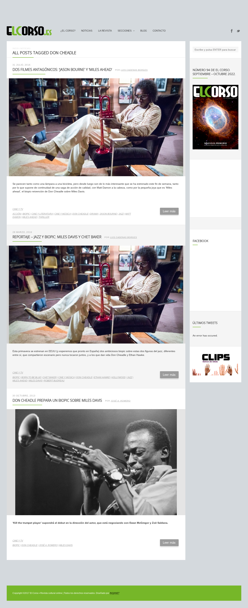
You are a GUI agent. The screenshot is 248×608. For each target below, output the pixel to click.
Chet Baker (50, 377)
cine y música (62, 214)
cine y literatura (42, 214)
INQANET (114, 593)
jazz (121, 214)
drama (94, 214)
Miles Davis (35, 380)
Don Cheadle (80, 214)
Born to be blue (31, 377)
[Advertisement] (124, 11)
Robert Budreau (54, 380)
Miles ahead (29, 217)
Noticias (86, 31)
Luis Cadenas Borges (134, 70)
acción (17, 214)
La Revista (105, 31)
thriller (44, 217)
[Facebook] (232, 31)
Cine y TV (18, 209)
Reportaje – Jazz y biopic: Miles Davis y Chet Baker (57, 236)
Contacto (159, 31)
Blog (143, 31)
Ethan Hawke (102, 377)
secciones (125, 31)
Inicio (16, 48)
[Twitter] (238, 31)
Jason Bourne (108, 214)
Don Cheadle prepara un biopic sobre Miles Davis (57, 400)
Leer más (169, 211)
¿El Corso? (67, 31)
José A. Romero (121, 401)
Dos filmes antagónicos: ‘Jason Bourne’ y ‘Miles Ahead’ (62, 69)
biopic (26, 214)
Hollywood (118, 377)
